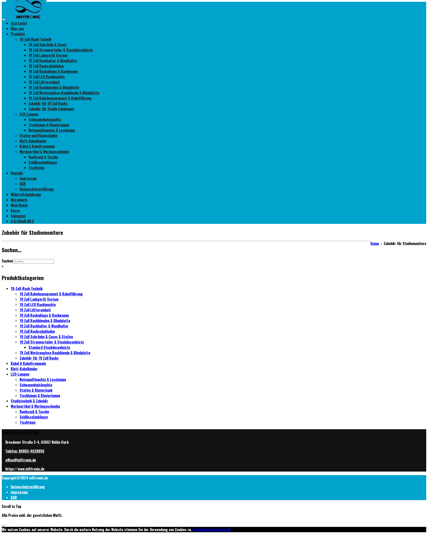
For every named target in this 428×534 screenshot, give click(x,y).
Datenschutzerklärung (37, 189)
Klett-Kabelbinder (33, 141)
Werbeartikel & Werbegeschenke (44, 151)
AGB (23, 183)
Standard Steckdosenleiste (49, 347)
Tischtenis (37, 167)
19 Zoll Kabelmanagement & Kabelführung (60, 98)
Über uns (17, 28)
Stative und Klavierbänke (38, 135)
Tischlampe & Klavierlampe (49, 125)
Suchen (7, 261)
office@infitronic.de (20, 460)
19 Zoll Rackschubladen (46, 66)
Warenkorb (19, 199)
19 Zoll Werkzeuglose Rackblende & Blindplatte (64, 92)
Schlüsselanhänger (43, 162)
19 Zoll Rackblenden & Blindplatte (54, 87)
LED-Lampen (29, 114)
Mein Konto (19, 205)
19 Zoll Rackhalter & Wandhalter (53, 60)
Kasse (15, 210)
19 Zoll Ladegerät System (48, 55)
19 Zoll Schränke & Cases (48, 44)
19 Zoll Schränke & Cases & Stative (46, 336)
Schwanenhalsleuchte (45, 119)
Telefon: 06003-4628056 (24, 451)
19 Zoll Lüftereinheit (44, 82)
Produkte (18, 34)
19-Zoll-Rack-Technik (35, 39)
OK (229, 529)
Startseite (19, 23)
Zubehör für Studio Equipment (51, 108)
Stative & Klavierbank (36, 390)
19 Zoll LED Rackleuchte (47, 76)
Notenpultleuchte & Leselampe (52, 130)
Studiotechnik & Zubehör (29, 401)
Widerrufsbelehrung (26, 194)
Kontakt (17, 173)
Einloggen (18, 216)
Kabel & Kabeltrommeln (37, 146)
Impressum (28, 178)
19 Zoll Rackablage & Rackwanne (53, 71)
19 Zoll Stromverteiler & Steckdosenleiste (61, 50)
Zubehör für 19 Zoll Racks (48, 103)
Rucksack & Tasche (43, 157)
